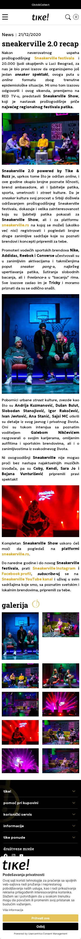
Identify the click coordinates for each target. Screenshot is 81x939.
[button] (6, 17)
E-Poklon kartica (69, 4)
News (8, 34)
